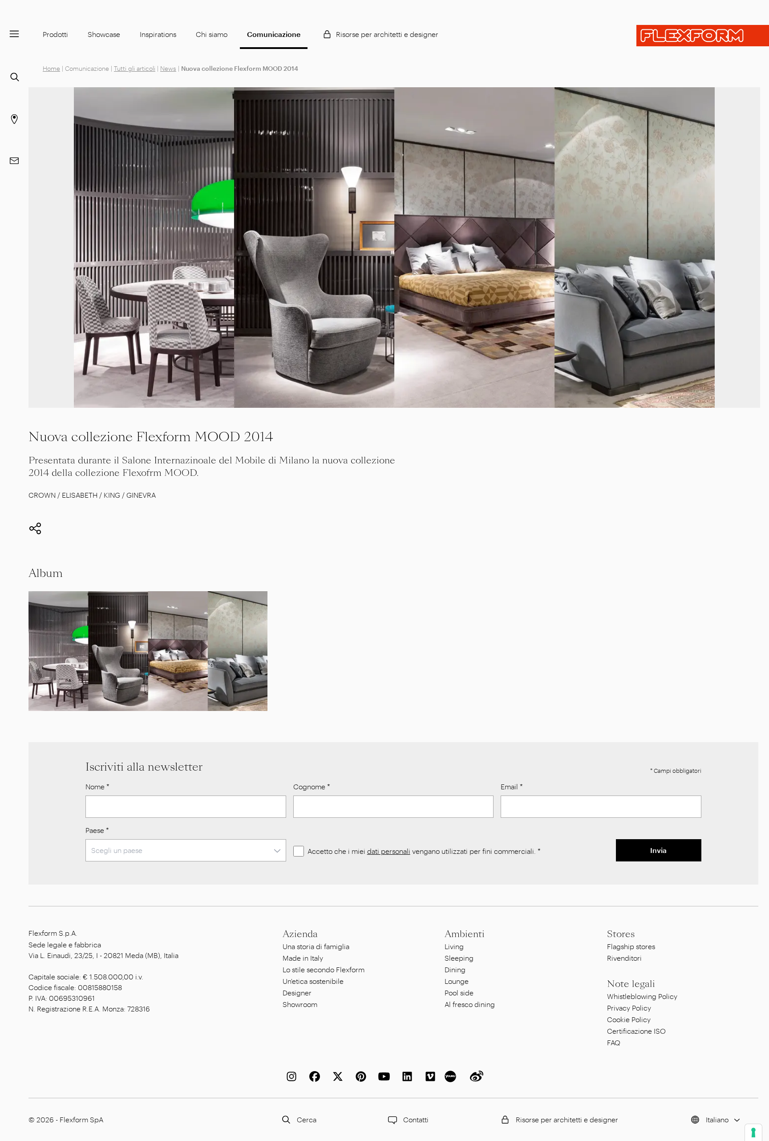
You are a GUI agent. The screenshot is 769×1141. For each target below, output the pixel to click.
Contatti (416, 1119)
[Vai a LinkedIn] (405, 1076)
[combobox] (185, 850)
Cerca (306, 1119)
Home (51, 68)
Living (454, 946)
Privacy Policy (629, 1007)
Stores (621, 934)
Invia (658, 850)
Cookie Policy (629, 1019)
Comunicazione (273, 34)
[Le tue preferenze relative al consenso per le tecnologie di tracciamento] (753, 1132)
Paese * (97, 830)
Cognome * (311, 786)
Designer (297, 992)
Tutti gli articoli (134, 68)
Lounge (457, 981)
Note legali (631, 984)
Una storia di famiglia (316, 946)
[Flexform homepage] (702, 35)
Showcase (104, 34)
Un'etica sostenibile (313, 981)
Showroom (300, 1004)
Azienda (300, 934)
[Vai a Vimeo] (428, 1076)
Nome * (97, 786)
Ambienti (465, 934)
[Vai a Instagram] (290, 1076)
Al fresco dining (470, 1004)
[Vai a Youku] (452, 1076)
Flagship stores (631, 946)
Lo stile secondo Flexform (323, 969)
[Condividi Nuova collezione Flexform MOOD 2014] (35, 528)
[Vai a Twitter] (336, 1076)
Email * (512, 786)
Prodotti (55, 34)
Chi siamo (211, 34)
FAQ (613, 1042)
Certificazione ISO (636, 1031)
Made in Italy (303, 958)
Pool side (459, 992)
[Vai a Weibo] (475, 1076)
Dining (455, 969)
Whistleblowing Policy (642, 996)
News (168, 68)
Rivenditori (624, 958)
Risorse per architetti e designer (387, 34)
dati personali (388, 851)
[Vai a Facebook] (313, 1076)
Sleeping (459, 958)
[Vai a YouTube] (382, 1076)
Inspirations (158, 34)
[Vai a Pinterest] (359, 1076)
